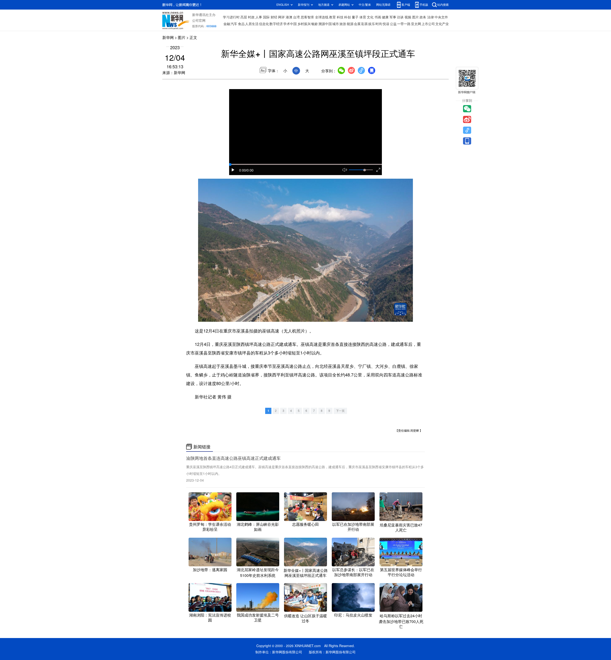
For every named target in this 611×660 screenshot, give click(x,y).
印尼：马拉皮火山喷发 (353, 615)
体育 (362, 17)
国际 (266, 17)
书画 (377, 17)
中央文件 (441, 17)
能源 (350, 24)
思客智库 (307, 17)
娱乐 (371, 24)
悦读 (386, 24)
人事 (258, 17)
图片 (415, 17)
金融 (226, 24)
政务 (423, 17)
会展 (357, 24)
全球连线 (321, 17)
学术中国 (290, 24)
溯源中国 (325, 24)
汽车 (234, 24)
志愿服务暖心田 (305, 524)
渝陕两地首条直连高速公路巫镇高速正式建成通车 (233, 458)
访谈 (400, 17)
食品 (241, 24)
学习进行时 (231, 17)
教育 (332, 17)
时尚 (378, 24)
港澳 (289, 17)
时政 (251, 17)
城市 (335, 24)
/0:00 (249, 170)
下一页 (340, 410)
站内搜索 (443, 4)
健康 (385, 17)
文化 (370, 17)
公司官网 (198, 20)
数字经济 (276, 24)
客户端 (405, 4)
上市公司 (428, 24)
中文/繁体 (365, 4)
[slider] (364, 170)
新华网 (168, 37)
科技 (340, 17)
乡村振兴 (304, 24)
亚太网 (416, 24)
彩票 (364, 24)
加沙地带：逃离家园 (210, 570)
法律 (430, 17)
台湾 (296, 17)
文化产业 (442, 24)
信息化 (264, 24)
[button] (233, 169)
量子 (355, 17)
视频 (408, 17)
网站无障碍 (383, 4)
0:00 (242, 170)
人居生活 (251, 24)
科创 (347, 17)
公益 (393, 24)
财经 (274, 17)
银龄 (314, 24)
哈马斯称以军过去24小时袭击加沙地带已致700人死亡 (401, 621)
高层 (243, 17)
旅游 (342, 24)
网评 (281, 17)
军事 (393, 17)
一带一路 (404, 24)
